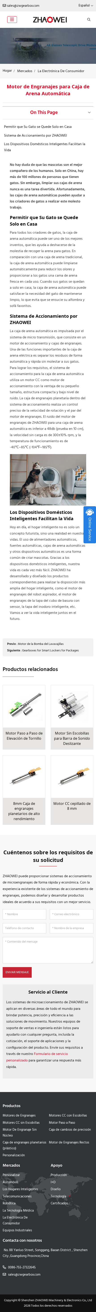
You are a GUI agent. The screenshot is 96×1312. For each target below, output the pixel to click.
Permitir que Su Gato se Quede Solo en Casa (38, 127)
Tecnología (58, 1196)
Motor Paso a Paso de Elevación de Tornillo (24, 736)
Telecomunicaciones (17, 1196)
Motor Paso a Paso (62, 1123)
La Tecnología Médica (18, 1210)
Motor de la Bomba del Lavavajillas (41, 644)
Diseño (56, 1189)
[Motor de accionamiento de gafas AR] (48, 46)
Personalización (14, 1155)
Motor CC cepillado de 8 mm (72, 806)
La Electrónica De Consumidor (15, 1220)
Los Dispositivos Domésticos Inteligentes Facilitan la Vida (44, 147)
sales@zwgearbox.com (23, 6)
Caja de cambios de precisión (70, 1129)
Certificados (59, 1203)
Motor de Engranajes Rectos (69, 1142)
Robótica (9, 1203)
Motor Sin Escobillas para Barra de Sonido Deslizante (72, 738)
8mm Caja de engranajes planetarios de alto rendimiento (24, 811)
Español (84, 5)
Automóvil (10, 1182)
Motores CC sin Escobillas (21, 1123)
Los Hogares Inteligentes (20, 1189)
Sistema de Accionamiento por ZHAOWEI (35, 136)
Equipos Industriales (17, 1230)
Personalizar (11, 1175)
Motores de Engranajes (19, 1115)
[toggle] (12, 19)
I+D (53, 1182)
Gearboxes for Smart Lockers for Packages (50, 650)
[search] (88, 19)
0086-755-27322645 (22, 1267)
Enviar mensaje (17, 972)
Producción (59, 1175)
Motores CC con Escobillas (68, 1115)
